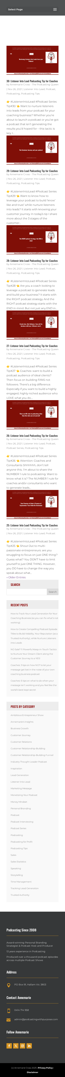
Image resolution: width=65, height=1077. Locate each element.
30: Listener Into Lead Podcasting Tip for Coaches (32, 81)
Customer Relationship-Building (28, 748)
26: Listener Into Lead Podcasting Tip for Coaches (32, 436)
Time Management (21, 881)
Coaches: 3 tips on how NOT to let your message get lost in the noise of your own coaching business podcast (33, 669)
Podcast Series (15, 448)
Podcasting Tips (30, 93)
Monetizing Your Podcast (24, 795)
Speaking (16, 868)
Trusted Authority (20, 895)
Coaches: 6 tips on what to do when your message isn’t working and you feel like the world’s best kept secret (34, 685)
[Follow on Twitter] (15, 1046)
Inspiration (16, 768)
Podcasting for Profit (21, 841)
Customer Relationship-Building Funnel (32, 755)
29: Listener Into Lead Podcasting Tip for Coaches (32, 171)
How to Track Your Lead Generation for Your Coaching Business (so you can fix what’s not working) (34, 618)
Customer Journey (20, 735)
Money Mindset (19, 801)
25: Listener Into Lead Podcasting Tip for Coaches (32, 525)
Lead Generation (20, 775)
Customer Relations (21, 741)
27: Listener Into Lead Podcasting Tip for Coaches (32, 346)
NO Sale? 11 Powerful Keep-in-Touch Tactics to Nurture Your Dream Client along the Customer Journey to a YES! (33, 654)
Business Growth (20, 728)
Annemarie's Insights (22, 721)
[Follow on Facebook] (9, 1046)
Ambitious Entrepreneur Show (27, 715)
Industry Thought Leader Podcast (29, 761)
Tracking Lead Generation (25, 888)
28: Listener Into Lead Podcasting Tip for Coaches (32, 261)
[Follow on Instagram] (22, 1046)
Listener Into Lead (34, 89)
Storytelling (17, 875)
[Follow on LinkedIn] (29, 1046)
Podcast (50, 89)
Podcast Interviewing (22, 821)
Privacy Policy (45, 1068)
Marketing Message (21, 788)
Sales (13, 855)
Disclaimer (32, 1072)
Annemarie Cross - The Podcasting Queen (34, 84)
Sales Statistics (18, 861)
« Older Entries (16, 577)
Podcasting (13, 93)
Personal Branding (21, 808)
